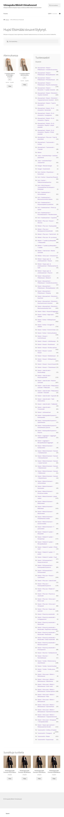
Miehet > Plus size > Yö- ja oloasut (47, 237)
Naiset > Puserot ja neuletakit (46, 614)
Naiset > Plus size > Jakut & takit (47, 580)
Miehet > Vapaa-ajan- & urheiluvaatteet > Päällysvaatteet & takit (48, 265)
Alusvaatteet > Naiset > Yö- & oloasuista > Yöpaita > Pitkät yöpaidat (46, 132)
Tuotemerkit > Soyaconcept (46, 739)
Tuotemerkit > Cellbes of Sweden (47, 730)
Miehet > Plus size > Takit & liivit (47, 234)
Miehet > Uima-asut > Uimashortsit (48, 256)
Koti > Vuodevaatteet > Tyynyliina (47, 217)
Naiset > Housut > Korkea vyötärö (47, 347)
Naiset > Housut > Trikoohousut (47, 367)
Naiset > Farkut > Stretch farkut (47, 330)
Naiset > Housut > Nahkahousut (47, 356)
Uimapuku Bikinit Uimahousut (20, 5)
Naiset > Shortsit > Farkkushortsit (47, 653)
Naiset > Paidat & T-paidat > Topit (47, 557)
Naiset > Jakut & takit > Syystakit (47, 396)
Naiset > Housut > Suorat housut (47, 364)
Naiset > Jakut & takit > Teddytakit (47, 404)
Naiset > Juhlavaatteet (44, 412)
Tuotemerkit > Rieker (44, 736)
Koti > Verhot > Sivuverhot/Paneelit (48, 177)
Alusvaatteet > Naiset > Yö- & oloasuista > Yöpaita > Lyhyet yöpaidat (46, 125)
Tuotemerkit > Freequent (45, 733)
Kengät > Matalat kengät (45, 166)
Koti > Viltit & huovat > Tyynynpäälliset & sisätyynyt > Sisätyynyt (46, 187)
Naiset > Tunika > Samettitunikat (47, 666)
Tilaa (9, 86)
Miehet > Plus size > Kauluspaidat (47, 226)
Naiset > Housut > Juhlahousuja (47, 341)
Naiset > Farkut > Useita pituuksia (47, 333)
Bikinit (39, 152)
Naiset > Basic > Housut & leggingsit (48, 311)
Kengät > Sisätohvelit (44, 169)
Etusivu (6, 13)
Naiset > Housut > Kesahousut (46, 344)
